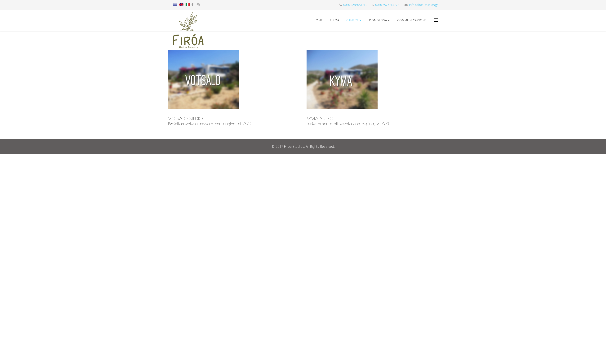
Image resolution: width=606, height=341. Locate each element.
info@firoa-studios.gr (423, 5)
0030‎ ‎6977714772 (387, 5)
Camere (352, 20)
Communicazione (412, 20)
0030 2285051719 (355, 5)
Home (318, 20)
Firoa (334, 20)
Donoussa (378, 20)
